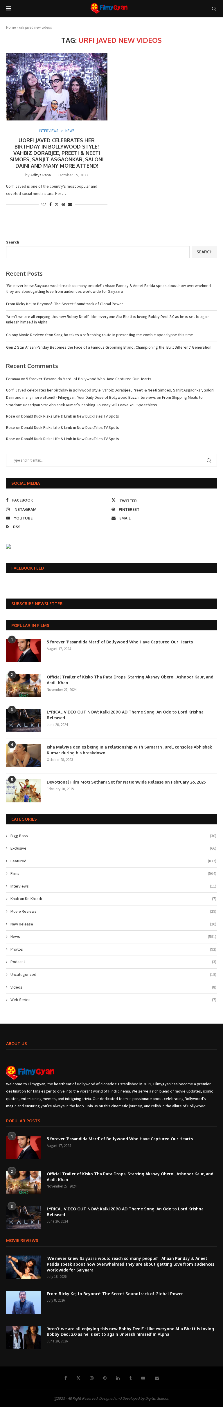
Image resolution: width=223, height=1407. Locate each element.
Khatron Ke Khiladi (113, 898)
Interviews (113, 886)
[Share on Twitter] (57, 204)
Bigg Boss (113, 835)
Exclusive (113, 848)
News (113, 936)
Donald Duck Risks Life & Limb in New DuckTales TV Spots (70, 416)
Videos (113, 987)
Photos (113, 949)
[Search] (214, 8)
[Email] (157, 1378)
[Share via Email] (70, 204)
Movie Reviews (113, 911)
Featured (113, 860)
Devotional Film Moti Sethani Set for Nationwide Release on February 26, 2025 (126, 782)
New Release (113, 924)
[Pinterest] (105, 1378)
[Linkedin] (118, 1378)
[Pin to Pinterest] (63, 204)
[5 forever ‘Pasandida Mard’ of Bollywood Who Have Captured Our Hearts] (23, 650)
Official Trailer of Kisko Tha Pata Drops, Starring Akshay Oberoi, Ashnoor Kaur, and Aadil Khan (130, 679)
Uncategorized (113, 974)
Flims (113, 873)
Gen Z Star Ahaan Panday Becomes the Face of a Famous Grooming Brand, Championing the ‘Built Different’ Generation (108, 347)
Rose (10, 416)
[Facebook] (65, 1378)
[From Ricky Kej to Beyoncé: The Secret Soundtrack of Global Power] (23, 1302)
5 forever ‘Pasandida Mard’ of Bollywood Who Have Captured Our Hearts (88, 378)
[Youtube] (143, 1378)
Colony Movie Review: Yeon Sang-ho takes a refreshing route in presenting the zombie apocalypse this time (99, 334)
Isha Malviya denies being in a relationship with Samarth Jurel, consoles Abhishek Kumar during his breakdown (129, 749)
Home (11, 27)
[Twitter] (78, 1378)
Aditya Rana (40, 175)
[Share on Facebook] (50, 204)
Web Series (113, 999)
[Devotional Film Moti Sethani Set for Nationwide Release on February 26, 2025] (23, 790)
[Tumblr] (130, 1378)
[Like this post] (44, 204)
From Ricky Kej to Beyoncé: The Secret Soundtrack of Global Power (64, 303)
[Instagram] (91, 1378)
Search (12, 242)
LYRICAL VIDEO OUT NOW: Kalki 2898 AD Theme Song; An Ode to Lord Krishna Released (125, 714)
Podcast (113, 961)
